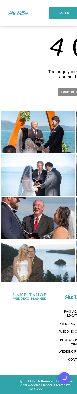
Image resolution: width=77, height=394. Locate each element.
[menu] (71, 7)
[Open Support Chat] (64, 378)
